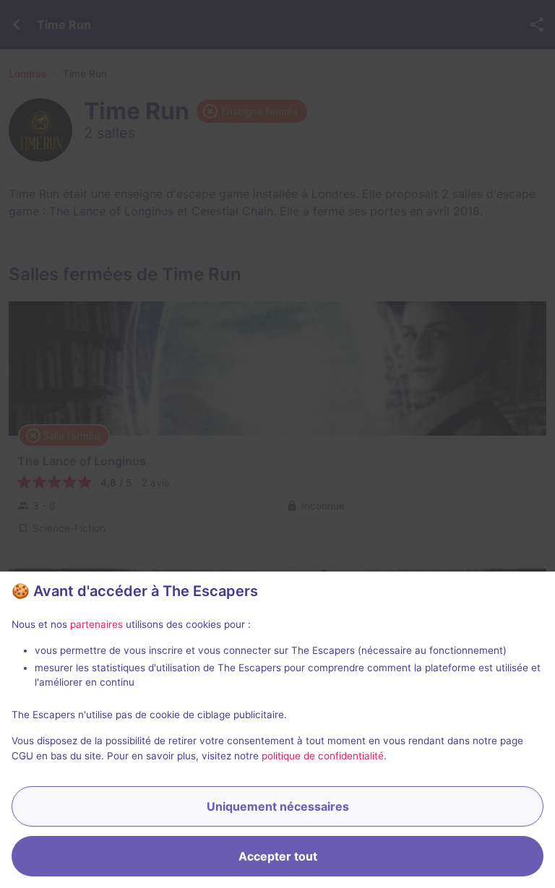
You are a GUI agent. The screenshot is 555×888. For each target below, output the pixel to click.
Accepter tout (277, 856)
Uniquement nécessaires (278, 806)
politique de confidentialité (323, 756)
